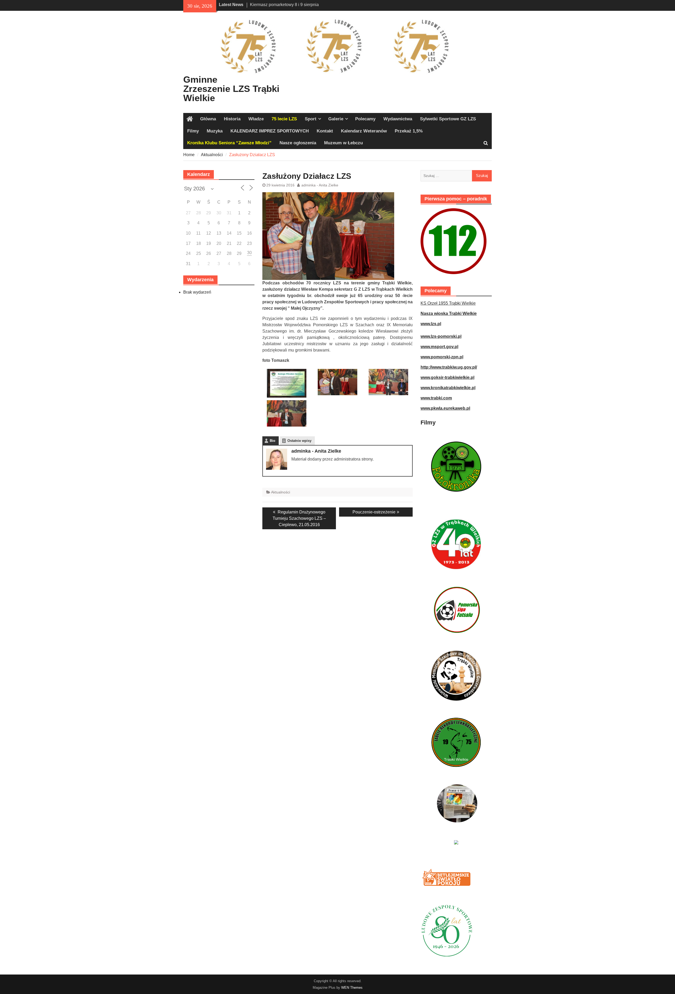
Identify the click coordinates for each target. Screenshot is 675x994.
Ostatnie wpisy (299, 441)
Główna (208, 118)
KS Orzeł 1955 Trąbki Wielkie (448, 303)
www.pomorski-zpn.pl (442, 357)
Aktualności (280, 492)
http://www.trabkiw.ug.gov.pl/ (449, 367)
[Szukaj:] (456, 175)
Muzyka (215, 130)
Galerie (335, 118)
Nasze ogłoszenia (297, 142)
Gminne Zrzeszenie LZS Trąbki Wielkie (231, 88)
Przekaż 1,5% (409, 130)
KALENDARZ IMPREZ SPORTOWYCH (269, 130)
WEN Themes (352, 988)
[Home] (189, 119)
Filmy (193, 130)
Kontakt (325, 130)
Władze (256, 118)
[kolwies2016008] (286, 382)
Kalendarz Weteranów (364, 130)
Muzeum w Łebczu (343, 142)
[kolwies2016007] (337, 381)
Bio (272, 441)
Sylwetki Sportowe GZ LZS (448, 118)
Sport (310, 118)
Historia (232, 118)
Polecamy (365, 118)
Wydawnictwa (397, 118)
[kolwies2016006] (388, 381)
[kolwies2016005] (286, 413)
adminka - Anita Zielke (319, 185)
